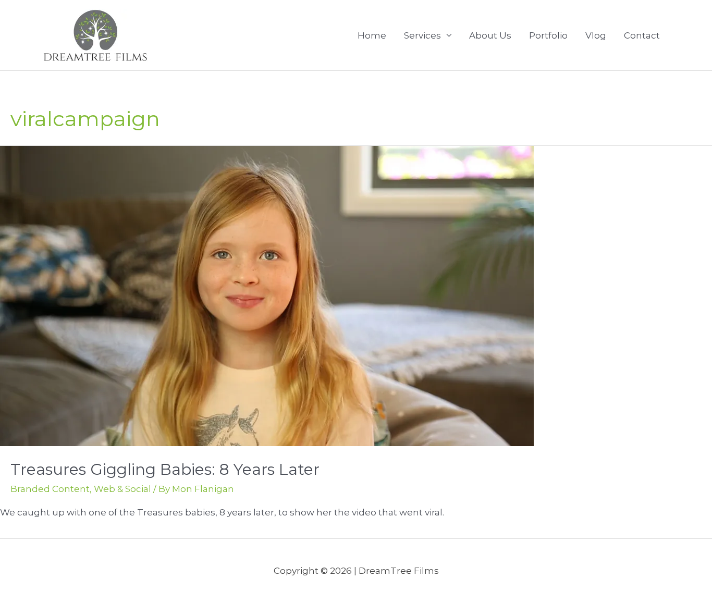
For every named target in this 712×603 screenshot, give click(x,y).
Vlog (595, 35)
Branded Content (50, 489)
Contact (642, 35)
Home (372, 35)
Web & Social (122, 489)
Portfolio (548, 35)
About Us (490, 35)
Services (422, 35)
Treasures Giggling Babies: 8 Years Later (165, 469)
